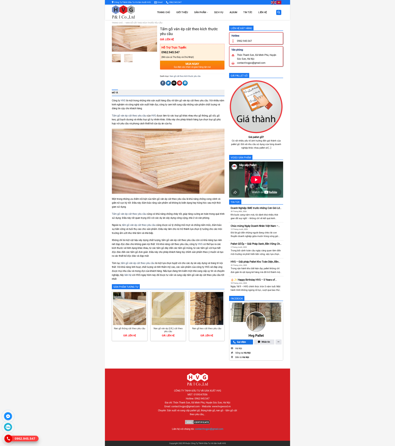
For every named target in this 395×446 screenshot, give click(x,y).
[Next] (152, 39)
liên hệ (127, 275)
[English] (273, 2)
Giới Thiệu (182, 12)
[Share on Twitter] (168, 83)
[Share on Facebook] (162, 83)
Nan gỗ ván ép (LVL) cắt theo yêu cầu (168, 330)
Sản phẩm (200, 12)
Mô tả (115, 92)
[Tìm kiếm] (278, 12)
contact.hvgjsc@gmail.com (209, 428)
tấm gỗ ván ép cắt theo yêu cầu (138, 225)
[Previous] (116, 39)
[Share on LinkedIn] (185, 83)
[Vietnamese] (279, 2)
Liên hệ (262, 12)
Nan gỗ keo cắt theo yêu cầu (206, 328)
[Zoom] (116, 48)
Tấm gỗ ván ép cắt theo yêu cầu (129, 115)
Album (233, 12)
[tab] (115, 93)
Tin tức (247, 12)
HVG (123, 100)
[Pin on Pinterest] (179, 83)
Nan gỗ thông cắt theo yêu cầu (129, 328)
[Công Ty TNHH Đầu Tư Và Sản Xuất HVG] (131, 12)
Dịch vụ (218, 12)
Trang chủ (163, 12)
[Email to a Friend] (174, 83)
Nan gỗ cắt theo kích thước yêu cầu (144, 23)
